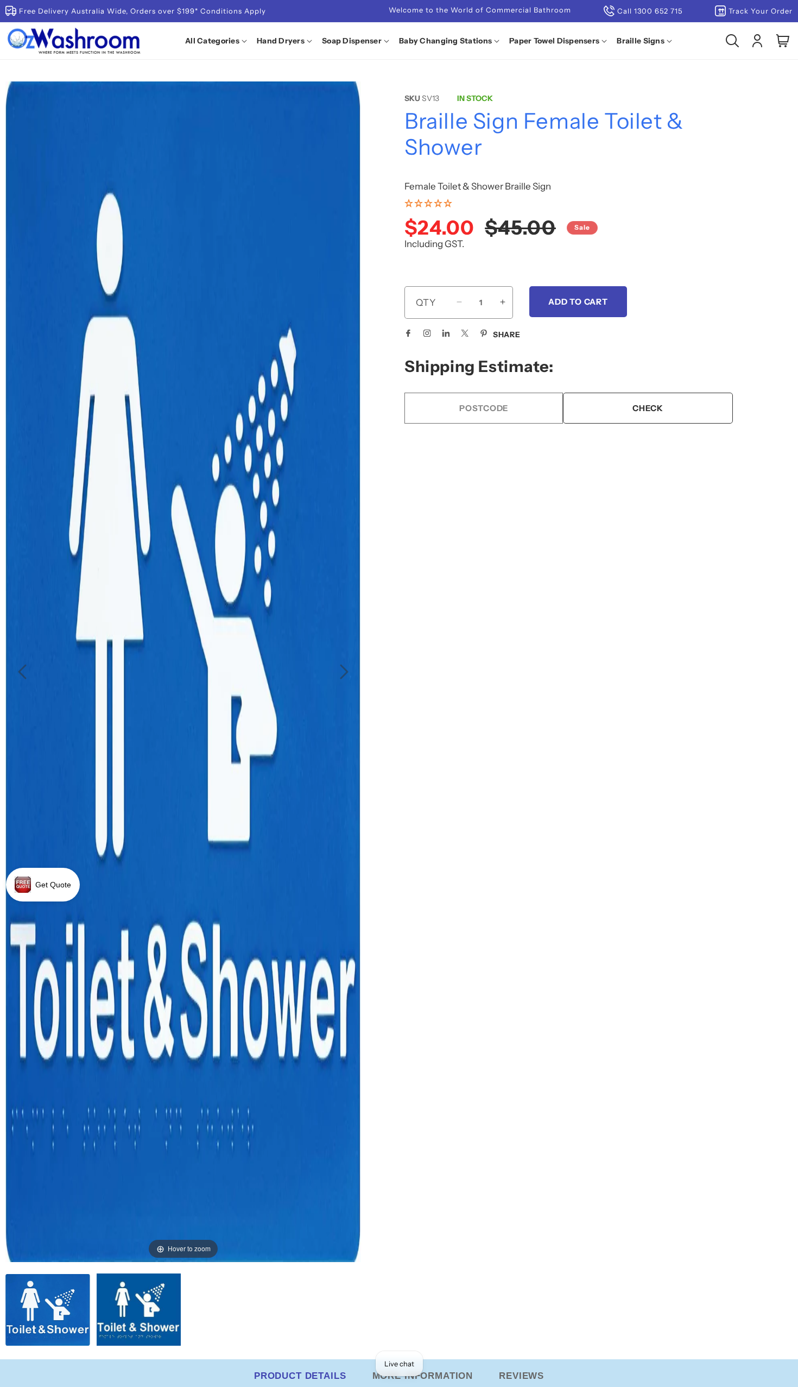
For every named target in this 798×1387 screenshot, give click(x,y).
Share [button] (507, 334)
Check (647, 407)
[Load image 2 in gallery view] (139, 1311)
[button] (218, 40)
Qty (426, 302)
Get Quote (53, 884)
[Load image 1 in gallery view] (47, 1311)
